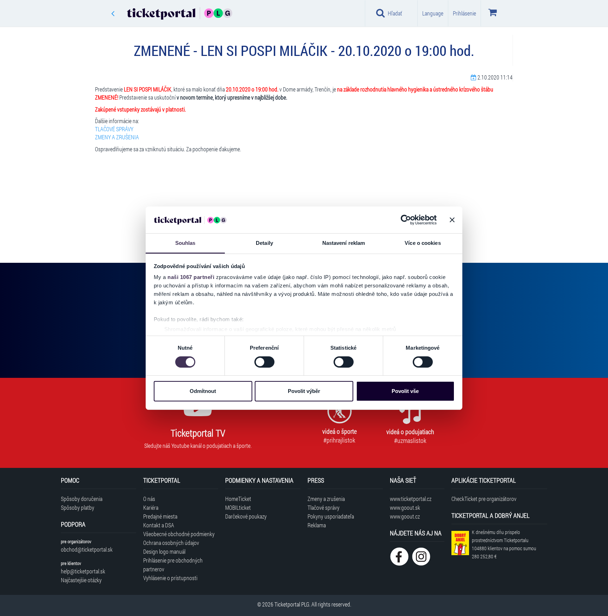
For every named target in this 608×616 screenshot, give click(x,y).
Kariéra (150, 507)
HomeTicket (238, 498)
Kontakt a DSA (158, 525)
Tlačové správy (324, 507)
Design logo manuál (164, 551)
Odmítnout (203, 391)
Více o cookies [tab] (423, 243)
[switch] (264, 362)
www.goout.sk (405, 507)
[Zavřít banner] (452, 219)
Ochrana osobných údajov (171, 542)
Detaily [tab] (264, 243)
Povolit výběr (304, 391)
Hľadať (395, 13)
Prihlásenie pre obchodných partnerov (173, 565)
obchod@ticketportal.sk (87, 549)
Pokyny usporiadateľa (331, 516)
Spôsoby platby (77, 507)
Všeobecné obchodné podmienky (179, 534)
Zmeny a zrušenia (326, 498)
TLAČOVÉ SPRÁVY (114, 129)
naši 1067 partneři (190, 277)
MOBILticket (238, 507)
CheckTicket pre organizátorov (484, 498)
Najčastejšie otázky (81, 580)
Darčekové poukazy (246, 516)
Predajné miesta (160, 516)
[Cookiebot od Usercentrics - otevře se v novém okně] (406, 220)
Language (432, 13)
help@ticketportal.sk (83, 571)
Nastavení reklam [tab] (343, 243)
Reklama (317, 525)
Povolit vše (405, 391)
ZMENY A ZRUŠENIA (117, 137)
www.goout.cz (405, 516)
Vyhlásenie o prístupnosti (170, 578)
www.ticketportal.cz (410, 498)
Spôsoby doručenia (81, 498)
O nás (149, 498)
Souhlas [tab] (185, 243)
